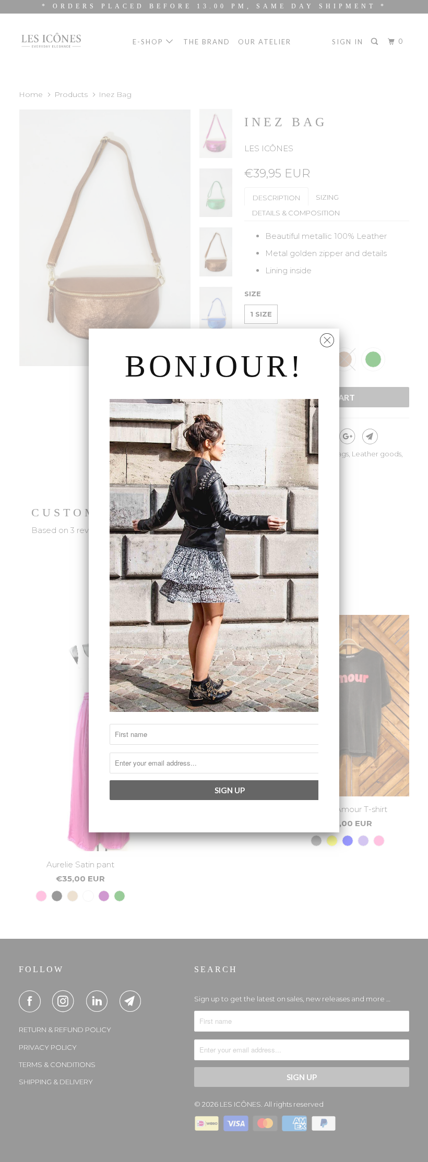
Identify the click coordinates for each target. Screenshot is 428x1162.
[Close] (327, 337)
